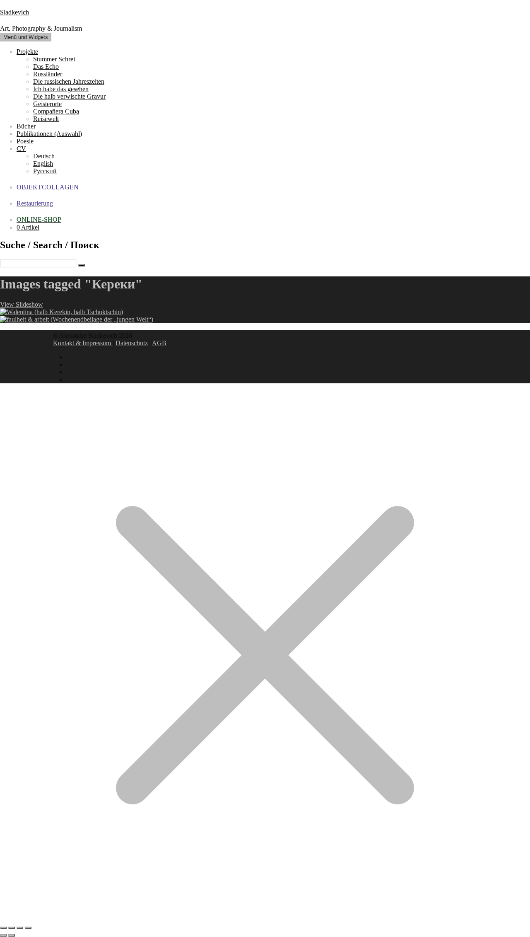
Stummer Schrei (54, 59)
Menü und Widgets (25, 37)
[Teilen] (20, 928)
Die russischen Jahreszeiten (68, 81)
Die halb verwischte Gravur (69, 96)
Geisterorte (47, 103)
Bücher (26, 126)
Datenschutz (132, 342)
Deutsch (44, 156)
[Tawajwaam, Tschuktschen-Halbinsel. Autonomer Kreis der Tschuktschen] (61, 311)
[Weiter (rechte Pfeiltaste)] (11, 935)
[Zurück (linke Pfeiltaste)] (3, 935)
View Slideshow (21, 304)
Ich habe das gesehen (61, 88)
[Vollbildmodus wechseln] (11, 928)
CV (21, 148)
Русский (45, 170)
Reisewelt (46, 118)
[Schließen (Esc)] (28, 928)
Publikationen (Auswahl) (49, 133)
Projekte (27, 51)
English (43, 163)
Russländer (47, 73)
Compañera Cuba (56, 111)
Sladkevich (14, 12)
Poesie (25, 141)
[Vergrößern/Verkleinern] (3, 928)
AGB (159, 342)
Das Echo (46, 66)
